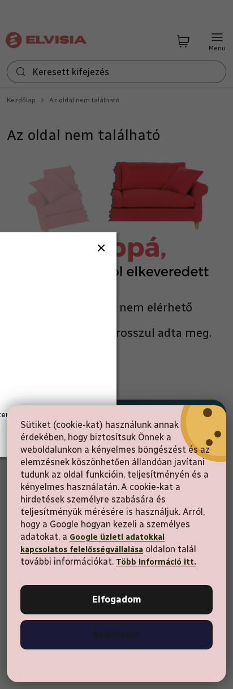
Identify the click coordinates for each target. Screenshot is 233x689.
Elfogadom (116, 599)
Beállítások (117, 634)
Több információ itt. (156, 562)
